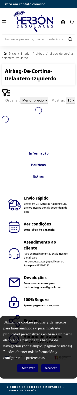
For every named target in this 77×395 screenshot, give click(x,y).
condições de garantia (39, 229)
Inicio (12, 53)
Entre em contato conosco (24, 4)
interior (26, 53)
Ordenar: (13, 100)
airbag (40, 53)
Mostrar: (58, 100)
